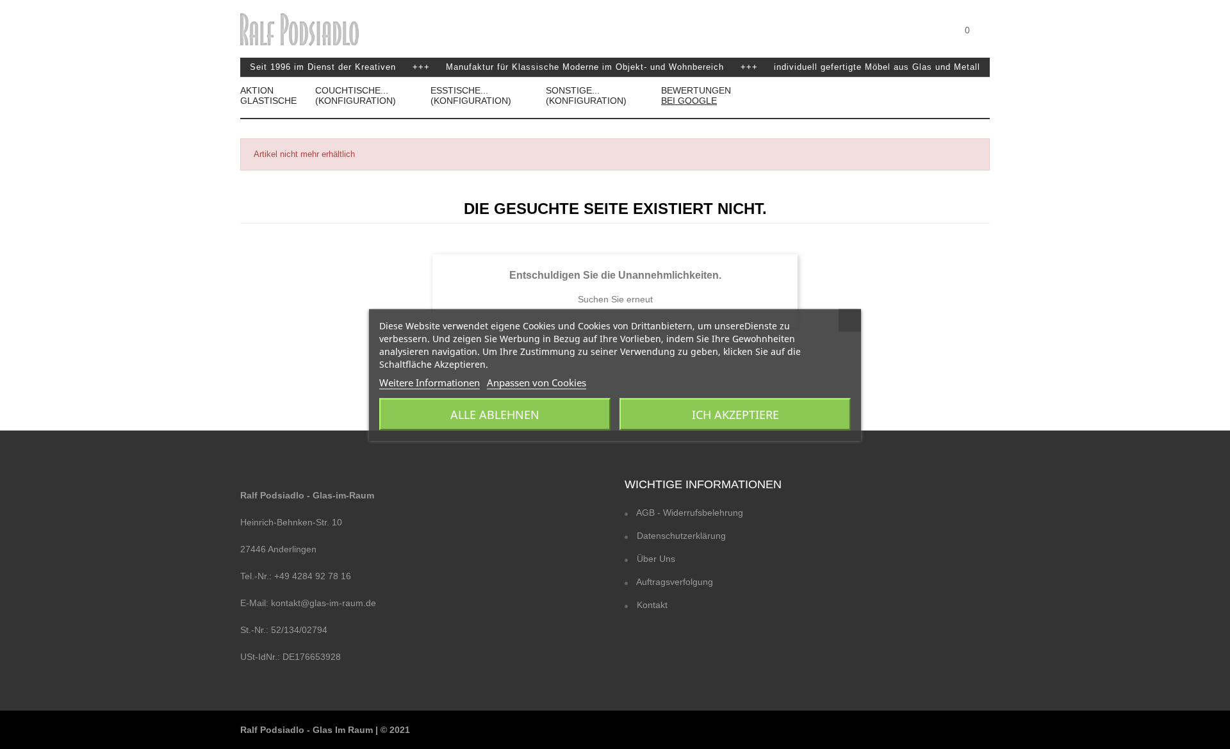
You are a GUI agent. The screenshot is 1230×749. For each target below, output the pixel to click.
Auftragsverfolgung (673, 582)
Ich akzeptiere (735, 414)
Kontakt (651, 605)
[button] (985, 41)
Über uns (654, 559)
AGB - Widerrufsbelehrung (688, 512)
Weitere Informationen (429, 381)
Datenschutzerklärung (680, 536)
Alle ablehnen (494, 414)
